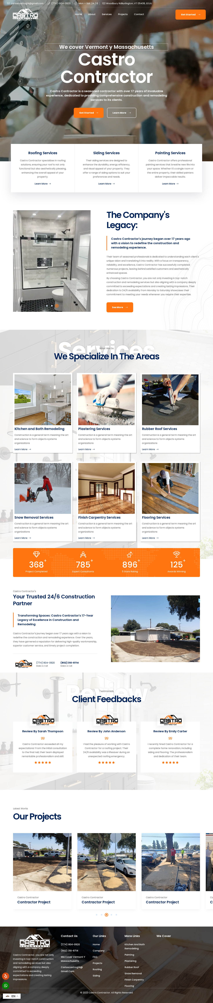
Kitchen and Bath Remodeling (135, 946)
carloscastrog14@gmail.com (27, 3)
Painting (129, 954)
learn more (120, 112)
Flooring (129, 986)
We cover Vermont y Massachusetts (73, 959)
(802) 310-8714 (70, 662)
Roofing (97, 969)
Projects (123, 14)
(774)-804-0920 (61, 3)
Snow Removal (133, 973)
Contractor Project (33, 902)
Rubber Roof (132, 967)
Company (98, 950)
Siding (96, 975)
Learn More (41, 183)
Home (78, 14)
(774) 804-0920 (45, 662)
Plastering (130, 961)
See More (117, 307)
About (91, 14)
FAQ (95, 957)
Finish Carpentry (134, 979)
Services (107, 14)
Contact (139, 14)
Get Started (188, 14)
